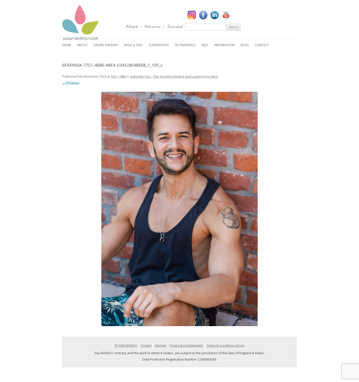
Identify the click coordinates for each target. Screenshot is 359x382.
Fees (204, 45)
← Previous (70, 82)
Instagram (192, 15)
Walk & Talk (133, 45)
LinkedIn (214, 15)
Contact (262, 45)
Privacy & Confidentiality (186, 345)
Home (66, 45)
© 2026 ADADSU (126, 345)
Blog (245, 45)
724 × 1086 (118, 76)
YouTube (225, 15)
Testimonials (185, 45)
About (82, 45)
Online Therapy (105, 45)
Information (224, 45)
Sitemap (160, 345)
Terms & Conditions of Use (225, 345)
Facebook (203, 15)
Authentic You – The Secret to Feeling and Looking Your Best (174, 76)
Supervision (159, 45)
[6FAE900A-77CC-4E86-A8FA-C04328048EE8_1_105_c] (179, 209)
